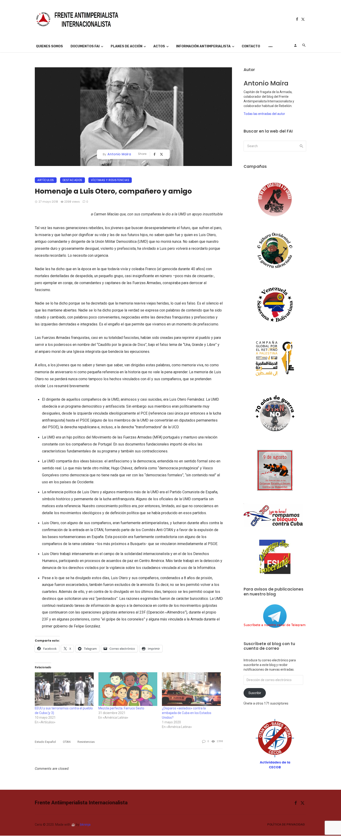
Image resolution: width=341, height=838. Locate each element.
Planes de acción (126, 46)
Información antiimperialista (203, 46)
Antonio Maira (119, 154)
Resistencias (86, 742)
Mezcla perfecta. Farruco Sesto (121, 708)
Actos (159, 46)
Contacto (251, 46)
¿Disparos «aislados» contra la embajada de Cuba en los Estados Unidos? (186, 712)
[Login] (295, 45)
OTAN (67, 742)
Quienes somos (49, 46)
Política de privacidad (286, 824)
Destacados (72, 180)
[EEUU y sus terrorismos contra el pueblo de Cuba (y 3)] (64, 689)
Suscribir (254, 693)
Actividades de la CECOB (275, 765)
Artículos (45, 180)
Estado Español (45, 742)
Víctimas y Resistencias (110, 180)
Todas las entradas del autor (264, 114)
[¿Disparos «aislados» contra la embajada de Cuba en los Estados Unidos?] (191, 689)
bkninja (85, 824)
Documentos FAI (85, 46)
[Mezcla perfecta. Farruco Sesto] (127, 689)
